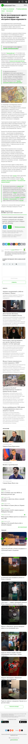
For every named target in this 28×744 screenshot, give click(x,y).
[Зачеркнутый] (12, 264)
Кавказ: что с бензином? (8, 8)
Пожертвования (23, 719)
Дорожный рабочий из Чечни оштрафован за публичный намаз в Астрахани (13, 549)
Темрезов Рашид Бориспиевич (11, 446)
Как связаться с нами (12, 719)
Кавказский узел (11, 53)
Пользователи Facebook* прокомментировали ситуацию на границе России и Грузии (12, 389)
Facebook (17, 197)
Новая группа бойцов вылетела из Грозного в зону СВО (13, 517)
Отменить (14, 282)
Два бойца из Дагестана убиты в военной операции (12, 500)
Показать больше (14, 706)
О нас (2, 719)
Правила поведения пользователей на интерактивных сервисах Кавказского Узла (14, 735)
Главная (3, 10)
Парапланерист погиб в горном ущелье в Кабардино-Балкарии (12, 511)
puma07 (13, 249)
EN (4, 1)
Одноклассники (13, 198)
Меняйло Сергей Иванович (10, 464)
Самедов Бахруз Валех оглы (10, 483)
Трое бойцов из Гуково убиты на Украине (12, 505)
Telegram (15, 192)
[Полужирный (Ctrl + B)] (4, 264)
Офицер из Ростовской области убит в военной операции (12, 524)
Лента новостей (9, 10)
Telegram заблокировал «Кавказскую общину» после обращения (11, 678)
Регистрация (14, 278)
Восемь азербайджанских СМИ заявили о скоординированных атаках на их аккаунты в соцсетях (14, 408)
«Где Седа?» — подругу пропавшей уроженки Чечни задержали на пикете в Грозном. (14, 603)
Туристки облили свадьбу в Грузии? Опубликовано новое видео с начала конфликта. (11, 654)
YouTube (21, 200)
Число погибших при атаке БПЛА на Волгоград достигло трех (11, 493)
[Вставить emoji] (16, 264)
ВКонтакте (5, 198)
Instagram (22, 197)
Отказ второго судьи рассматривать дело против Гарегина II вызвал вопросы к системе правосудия (12, 342)
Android (19, 186)
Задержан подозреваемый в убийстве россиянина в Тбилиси (13, 292)
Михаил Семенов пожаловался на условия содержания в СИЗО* (12, 362)
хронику (15, 175)
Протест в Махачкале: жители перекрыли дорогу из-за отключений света (12, 627)
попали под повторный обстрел (17, 61)
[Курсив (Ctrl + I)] (6, 264)
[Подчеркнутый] (9, 264)
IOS (22, 186)
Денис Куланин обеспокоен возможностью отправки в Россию (12, 314)
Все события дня (22, 527)
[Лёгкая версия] (7, 1)
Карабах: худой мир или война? (10, 48)
